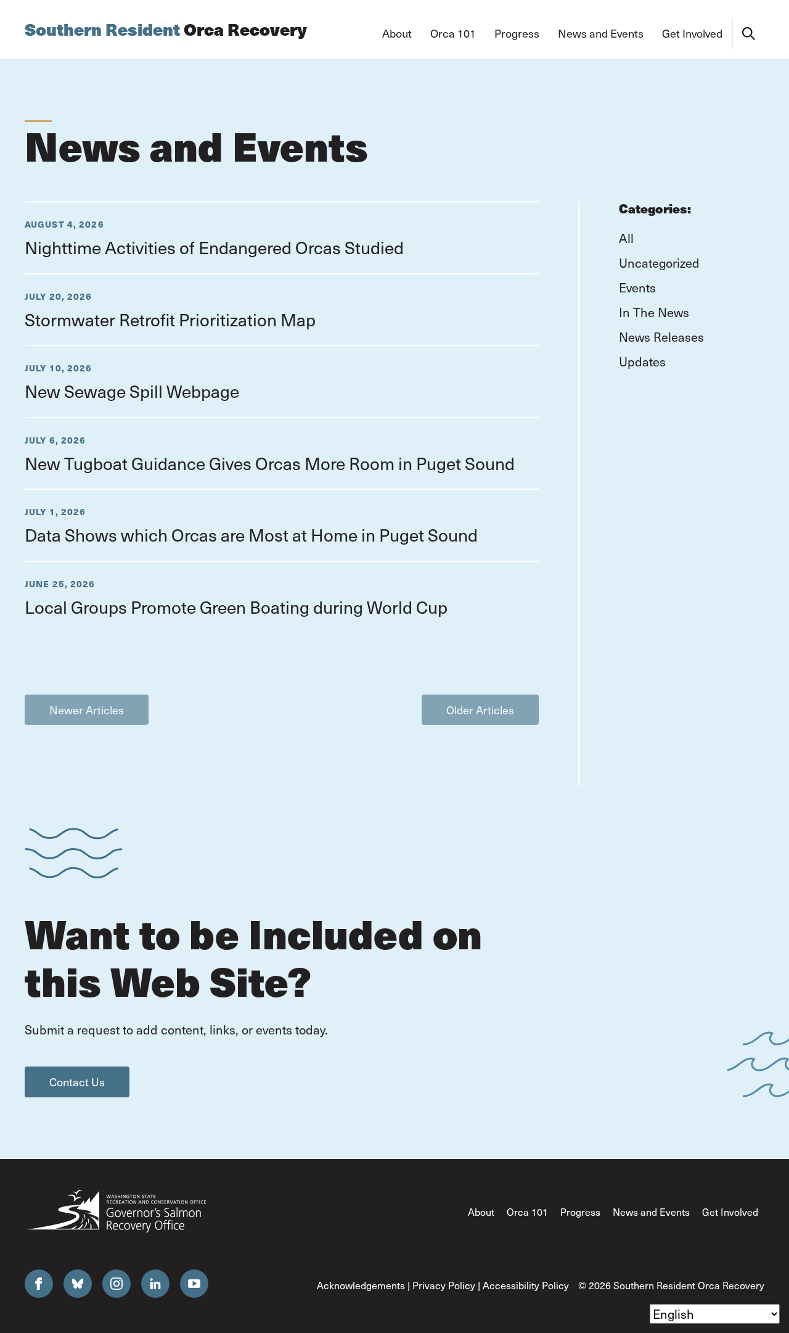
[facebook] (39, 1283)
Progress (580, 1211)
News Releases (661, 336)
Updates (642, 361)
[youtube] (194, 1283)
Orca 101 (527, 1211)
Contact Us (77, 1081)
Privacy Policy (443, 1285)
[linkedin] (155, 1283)
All (626, 238)
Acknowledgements (361, 1285)
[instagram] (116, 1283)
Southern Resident (166, 29)
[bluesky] (77, 1283)
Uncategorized (659, 262)
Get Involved (730, 1211)
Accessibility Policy (526, 1285)
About (481, 1211)
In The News (654, 312)
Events (637, 287)
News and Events (651, 1211)
